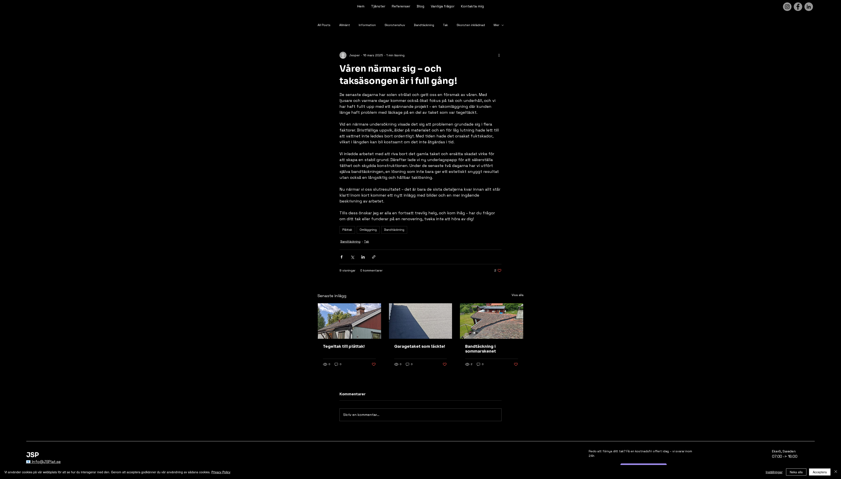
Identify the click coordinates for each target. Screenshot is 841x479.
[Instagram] (787, 6)
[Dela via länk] (374, 257)
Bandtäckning (424, 25)
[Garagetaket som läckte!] (420, 321)
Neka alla (796, 472)
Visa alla (517, 295)
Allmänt (344, 25)
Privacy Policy (220, 472)
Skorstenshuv (395, 25)
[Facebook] (798, 6)
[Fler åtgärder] (499, 55)
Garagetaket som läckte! (419, 346)
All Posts (324, 25)
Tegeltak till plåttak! (344, 346)
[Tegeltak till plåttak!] (349, 321)
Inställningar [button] (774, 472)
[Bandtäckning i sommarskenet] (491, 321)
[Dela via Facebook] (341, 257)
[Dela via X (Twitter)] (352, 257)
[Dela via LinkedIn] (363, 257)
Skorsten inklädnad (471, 25)
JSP (32, 455)
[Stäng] (835, 471)
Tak (445, 25)
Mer (496, 25)
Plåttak (347, 230)
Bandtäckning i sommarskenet (480, 349)
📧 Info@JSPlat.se (43, 461)
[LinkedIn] (808, 6)
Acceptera (820, 472)
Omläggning (368, 230)
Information (367, 25)
